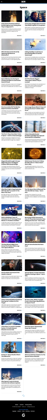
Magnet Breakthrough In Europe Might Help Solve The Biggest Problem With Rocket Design (10, 162)
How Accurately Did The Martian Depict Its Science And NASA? (10, 107)
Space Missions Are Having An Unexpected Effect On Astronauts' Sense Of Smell (11, 80)
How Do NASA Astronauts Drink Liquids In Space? (10, 273)
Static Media (17, 406)
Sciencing (27, 411)
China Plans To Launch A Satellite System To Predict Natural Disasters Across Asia (11, 328)
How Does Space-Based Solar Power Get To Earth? (33, 327)
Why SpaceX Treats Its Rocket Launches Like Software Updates (10, 382)
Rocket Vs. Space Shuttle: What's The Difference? (10, 355)
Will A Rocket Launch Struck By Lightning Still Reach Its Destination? (10, 53)
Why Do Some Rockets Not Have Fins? (34, 245)
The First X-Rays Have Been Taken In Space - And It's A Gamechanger (11, 134)
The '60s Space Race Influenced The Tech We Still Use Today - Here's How (35, 190)
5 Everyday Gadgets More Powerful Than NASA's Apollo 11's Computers (35, 24)
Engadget (14, 411)
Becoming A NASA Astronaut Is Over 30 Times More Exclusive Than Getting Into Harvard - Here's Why (35, 219)
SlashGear (33, 411)
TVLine (23, 411)
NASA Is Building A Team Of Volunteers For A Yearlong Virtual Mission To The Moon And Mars (11, 219)
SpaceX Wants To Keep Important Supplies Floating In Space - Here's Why (35, 274)
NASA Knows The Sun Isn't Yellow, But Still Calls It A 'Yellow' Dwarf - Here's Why (34, 162)
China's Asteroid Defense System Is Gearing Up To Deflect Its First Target (11, 301)
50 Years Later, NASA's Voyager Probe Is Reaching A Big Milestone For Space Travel (34, 301)
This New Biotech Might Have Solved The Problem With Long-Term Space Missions (10, 246)
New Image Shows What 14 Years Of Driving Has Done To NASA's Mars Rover (35, 108)
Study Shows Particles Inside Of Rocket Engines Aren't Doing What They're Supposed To (11, 25)
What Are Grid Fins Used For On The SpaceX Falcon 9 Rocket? (35, 355)
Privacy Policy (28, 404)
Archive (22, 404)
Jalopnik (19, 411)
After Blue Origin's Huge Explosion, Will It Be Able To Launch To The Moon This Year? (11, 190)
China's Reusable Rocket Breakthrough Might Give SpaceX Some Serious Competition (34, 135)
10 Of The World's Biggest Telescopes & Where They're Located (33, 80)
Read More (19, 35)
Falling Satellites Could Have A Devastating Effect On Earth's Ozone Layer (34, 53)
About (16, 404)
